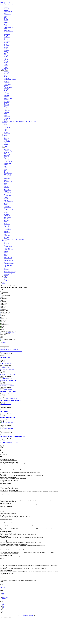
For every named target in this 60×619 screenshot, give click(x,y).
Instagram (3, 603)
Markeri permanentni (7, 232)
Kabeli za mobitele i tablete (7, 100)
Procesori (5, 48)
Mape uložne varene (6, 212)
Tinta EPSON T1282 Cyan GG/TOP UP (7, 385)
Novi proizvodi (6, 71)
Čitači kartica (6, 60)
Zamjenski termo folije (7, 141)
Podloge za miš (6, 162)
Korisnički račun (13, 4)
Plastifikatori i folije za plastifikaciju (8, 174)
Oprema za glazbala (6, 93)
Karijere (3, 594)
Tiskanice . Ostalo (6, 218)
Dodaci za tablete (6, 20)
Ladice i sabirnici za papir (7, 192)
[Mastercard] (3, 605)
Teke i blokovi (6, 172)
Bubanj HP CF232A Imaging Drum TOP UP (7, 417)
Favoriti (7, 4)
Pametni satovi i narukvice (7, 77)
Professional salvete (6, 264)
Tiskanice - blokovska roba (7, 219)
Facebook (3, 602)
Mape (5, 166)
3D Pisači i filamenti (6, 45)
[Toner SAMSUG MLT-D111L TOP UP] (5, 404)
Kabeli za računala (6, 104)
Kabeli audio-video (6, 105)
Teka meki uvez (6, 230)
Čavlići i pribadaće (6, 187)
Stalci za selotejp (6, 199)
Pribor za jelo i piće (6, 279)
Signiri (5, 234)
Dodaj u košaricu (7, 333)
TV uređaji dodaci (6, 89)
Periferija (5, 16)
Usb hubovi (5, 64)
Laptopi (5, 18)
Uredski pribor (6, 164)
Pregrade (5, 153)
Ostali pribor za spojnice (7, 185)
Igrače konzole (6, 73)
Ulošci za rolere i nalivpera (7, 217)
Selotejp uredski (6, 198)
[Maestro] (3, 606)
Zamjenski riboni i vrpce (7, 140)
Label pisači (5, 44)
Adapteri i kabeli (6, 50)
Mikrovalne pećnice (6, 112)
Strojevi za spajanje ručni (7, 182)
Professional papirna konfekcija (8, 247)
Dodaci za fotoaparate (7, 118)
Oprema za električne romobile (8, 98)
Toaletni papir (5, 256)
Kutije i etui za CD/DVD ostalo (8, 181)
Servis (3, 592)
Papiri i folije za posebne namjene (8, 201)
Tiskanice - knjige (6, 220)
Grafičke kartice (6, 49)
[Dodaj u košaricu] (4, 361)
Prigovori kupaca (4, 599)
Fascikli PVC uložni (6, 191)
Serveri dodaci (6, 22)
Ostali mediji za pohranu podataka (8, 31)
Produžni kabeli (6, 103)
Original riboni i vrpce (7, 144)
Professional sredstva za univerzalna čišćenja (10, 271)
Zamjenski (5, 139)
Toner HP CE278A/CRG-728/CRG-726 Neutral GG (9, 442)
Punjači (5, 86)
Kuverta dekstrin (6, 223)
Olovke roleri (6, 216)
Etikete (5, 171)
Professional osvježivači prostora (8, 262)
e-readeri (5, 17)
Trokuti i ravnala (6, 208)
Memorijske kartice (7, 30)
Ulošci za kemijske (6, 194)
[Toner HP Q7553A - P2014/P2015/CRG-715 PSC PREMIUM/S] (9, 349)
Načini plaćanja (4, 598)
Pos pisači (5, 24)
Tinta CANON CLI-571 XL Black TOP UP (7, 374)
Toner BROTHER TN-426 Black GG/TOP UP (8, 430)
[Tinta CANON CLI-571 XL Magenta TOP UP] (6, 378)
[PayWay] (3, 611)
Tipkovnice (5, 67)
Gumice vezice (6, 180)
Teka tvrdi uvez (6, 231)
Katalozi (4, 2)
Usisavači (5, 115)
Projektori (5, 106)
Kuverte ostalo (6, 222)
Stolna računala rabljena (7, 55)
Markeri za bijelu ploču (7, 235)
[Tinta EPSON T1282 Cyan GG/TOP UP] (6, 384)
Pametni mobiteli (6, 95)
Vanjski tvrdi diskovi (7, 34)
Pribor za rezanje (6, 152)
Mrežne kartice (6, 26)
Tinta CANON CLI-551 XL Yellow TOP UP (7, 369)
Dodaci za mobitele (6, 96)
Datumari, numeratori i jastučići (8, 151)
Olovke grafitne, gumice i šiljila (8, 161)
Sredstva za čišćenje (7, 248)
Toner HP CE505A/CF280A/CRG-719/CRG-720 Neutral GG (10, 400)
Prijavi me (2, 581)
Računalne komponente (7, 14)
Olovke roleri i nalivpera (7, 168)
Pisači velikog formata (7, 41)
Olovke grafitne (6, 197)
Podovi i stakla (6, 254)
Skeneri (5, 38)
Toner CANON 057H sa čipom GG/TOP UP (7, 423)
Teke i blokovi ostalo (6, 228)
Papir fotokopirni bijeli (7, 202)
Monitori (5, 12)
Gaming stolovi (6, 62)
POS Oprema (6, 10)
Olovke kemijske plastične (7, 195)
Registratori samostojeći (7, 224)
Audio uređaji (6, 75)
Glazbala (5, 92)
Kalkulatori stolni (6, 213)
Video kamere (6, 117)
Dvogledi (5, 119)
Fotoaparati (5, 130)
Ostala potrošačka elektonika (8, 87)
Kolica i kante (6, 252)
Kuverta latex (5, 221)
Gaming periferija (6, 68)
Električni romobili (6, 97)
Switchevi (5, 28)
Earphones (5, 58)
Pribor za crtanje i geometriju (8, 165)
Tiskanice (5, 169)
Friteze (5, 109)
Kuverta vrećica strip (6, 237)
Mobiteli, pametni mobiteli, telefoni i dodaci (10, 79)
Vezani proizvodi (4, 342)
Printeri (5, 13)
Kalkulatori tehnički (6, 214)
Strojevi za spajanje (6, 155)
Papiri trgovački (6, 203)
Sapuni (5, 259)
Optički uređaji (6, 47)
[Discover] (3, 608)
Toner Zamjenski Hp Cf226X (5, 357)
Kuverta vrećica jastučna (7, 236)
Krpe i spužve (6, 251)
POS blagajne (5, 25)
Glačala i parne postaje (7, 110)
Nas (4, 29)
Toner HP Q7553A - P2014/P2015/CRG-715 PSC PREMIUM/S (11, 351)
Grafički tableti (6, 19)
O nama (9, 2)
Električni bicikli (6, 99)
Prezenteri (5, 66)
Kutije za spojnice (6, 188)
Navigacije (5, 83)
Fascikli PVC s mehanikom (7, 190)
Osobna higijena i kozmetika (8, 246)
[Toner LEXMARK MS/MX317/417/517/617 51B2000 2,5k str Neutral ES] (10, 434)
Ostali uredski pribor (6, 205)
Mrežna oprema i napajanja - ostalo (8, 27)
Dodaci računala (6, 56)
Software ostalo (6, 52)
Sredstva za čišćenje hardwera (8, 265)
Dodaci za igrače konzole (7, 84)
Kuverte (5, 170)
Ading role (5, 183)
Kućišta (5, 51)
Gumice (5, 196)
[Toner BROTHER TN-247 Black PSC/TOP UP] (6, 389)
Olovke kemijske (6, 160)
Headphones (6, 65)
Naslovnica (3, 282)
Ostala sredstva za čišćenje (7, 267)
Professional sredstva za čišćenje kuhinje (9, 272)
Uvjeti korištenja (31, 615)
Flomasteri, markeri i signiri (8, 173)
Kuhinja (5, 266)
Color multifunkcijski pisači (7, 43)
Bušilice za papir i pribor (7, 207)
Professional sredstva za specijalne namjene (9, 270)
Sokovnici (5, 113)
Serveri (5, 9)
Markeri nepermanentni (7, 233)
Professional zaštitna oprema (8, 258)
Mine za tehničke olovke (7, 215)
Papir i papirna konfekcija (7, 163)
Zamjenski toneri (4, 284)
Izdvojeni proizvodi (6, 8)
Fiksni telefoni (6, 94)
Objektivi (5, 126)
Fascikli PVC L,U (6, 189)
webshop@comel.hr (3, 587)
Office (5, 53)
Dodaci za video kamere (7, 116)
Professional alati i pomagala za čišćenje (9, 245)
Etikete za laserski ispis (7, 225)
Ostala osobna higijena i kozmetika (8, 260)
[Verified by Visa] (4, 609)
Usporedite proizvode (3, 4)
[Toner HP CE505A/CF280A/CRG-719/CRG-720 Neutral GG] (8, 398)
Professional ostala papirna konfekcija (9, 263)
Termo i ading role (6, 156)
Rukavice (5, 255)
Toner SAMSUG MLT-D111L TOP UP (6, 405)
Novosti (7, 2)
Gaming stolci (6, 61)
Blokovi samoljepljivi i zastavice (8, 229)
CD (4, 33)
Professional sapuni (6, 274)
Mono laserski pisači (7, 37)
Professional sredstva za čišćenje (8, 249)
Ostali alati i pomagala (7, 253)
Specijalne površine (6, 269)
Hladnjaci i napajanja (7, 46)
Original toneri (6, 143)
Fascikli (5, 158)
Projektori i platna (6, 81)
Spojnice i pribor (6, 157)
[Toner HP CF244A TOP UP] (4, 409)
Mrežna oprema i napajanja (8, 11)
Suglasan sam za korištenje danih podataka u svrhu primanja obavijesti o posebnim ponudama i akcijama (22, 580)
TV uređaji (5, 76)
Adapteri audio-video (7, 101)
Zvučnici (5, 63)
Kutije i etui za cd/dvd (7, 154)
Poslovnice (1, 2)
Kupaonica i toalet (6, 268)
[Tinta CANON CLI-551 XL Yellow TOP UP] (6, 367)
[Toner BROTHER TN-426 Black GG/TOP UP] (6, 428)
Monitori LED (6, 35)
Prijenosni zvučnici (6, 88)
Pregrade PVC (6, 179)
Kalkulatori (5, 167)
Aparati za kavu (6, 107)
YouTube (3, 604)
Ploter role (5, 204)
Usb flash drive (6, 32)
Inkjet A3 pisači (6, 39)
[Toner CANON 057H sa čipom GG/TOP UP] (6, 422)
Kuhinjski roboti (6, 111)
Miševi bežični (6, 59)
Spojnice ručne (6, 186)
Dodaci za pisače (6, 42)
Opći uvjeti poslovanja (5, 597)
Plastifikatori (5, 238)
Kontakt (3, 593)
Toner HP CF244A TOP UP (5, 411)
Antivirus (5, 54)
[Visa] (3, 607)
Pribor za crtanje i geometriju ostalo (8, 209)
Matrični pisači (6, 36)
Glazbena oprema (6, 78)
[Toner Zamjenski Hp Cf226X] (4, 355)
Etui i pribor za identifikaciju (7, 206)
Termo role (5, 184)
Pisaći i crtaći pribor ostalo (7, 150)
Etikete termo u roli (6, 226)
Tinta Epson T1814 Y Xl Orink (5, 363)
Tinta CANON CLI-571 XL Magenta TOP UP (8, 380)
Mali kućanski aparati (7, 82)
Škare (4, 177)
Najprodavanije (6, 7)
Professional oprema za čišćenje (8, 257)
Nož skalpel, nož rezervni (7, 178)
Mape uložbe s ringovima (7, 211)
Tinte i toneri (3, 283)
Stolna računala (6, 15)
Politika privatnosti (25, 615)
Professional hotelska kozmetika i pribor (9, 273)
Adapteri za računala (6, 102)
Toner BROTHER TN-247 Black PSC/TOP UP (8, 391)
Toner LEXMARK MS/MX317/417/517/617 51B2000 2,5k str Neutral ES (12, 436)
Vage (5, 114)
